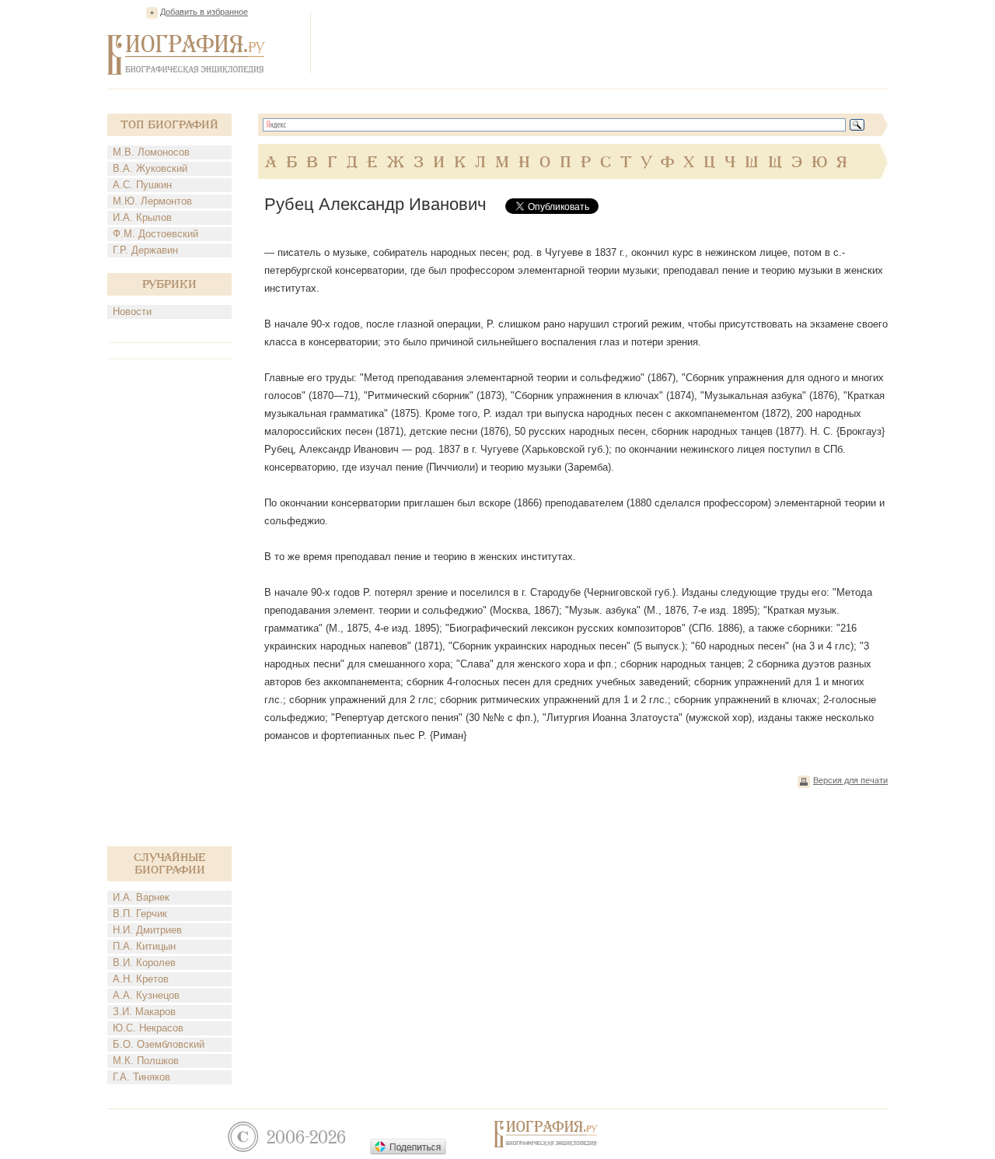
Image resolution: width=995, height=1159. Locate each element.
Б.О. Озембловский (158, 1044)
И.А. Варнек (141, 897)
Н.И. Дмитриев (147, 930)
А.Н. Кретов (141, 979)
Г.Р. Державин (145, 250)
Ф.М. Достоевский (155, 234)
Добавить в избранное (204, 11)
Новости (132, 311)
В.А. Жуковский (150, 168)
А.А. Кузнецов (146, 995)
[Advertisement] (605, 42)
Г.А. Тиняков (141, 1077)
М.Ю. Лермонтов (152, 201)
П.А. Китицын (144, 946)
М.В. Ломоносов (151, 152)
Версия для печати (850, 780)
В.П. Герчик (140, 913)
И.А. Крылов (142, 217)
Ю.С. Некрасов (148, 1028)
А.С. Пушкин (142, 185)
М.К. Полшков (146, 1060)
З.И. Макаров (144, 1011)
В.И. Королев (144, 962)
